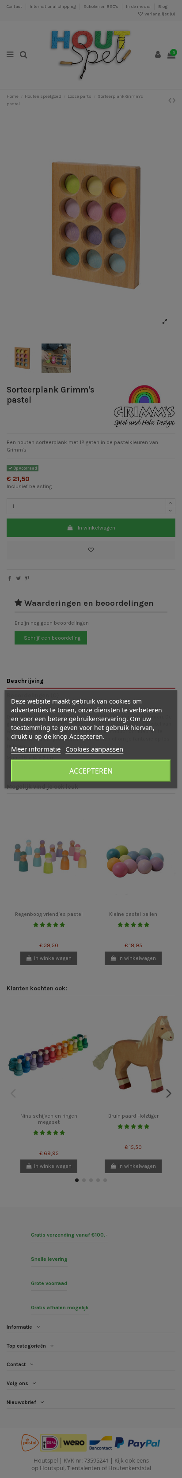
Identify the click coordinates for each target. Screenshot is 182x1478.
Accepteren (91, 770)
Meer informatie (36, 748)
